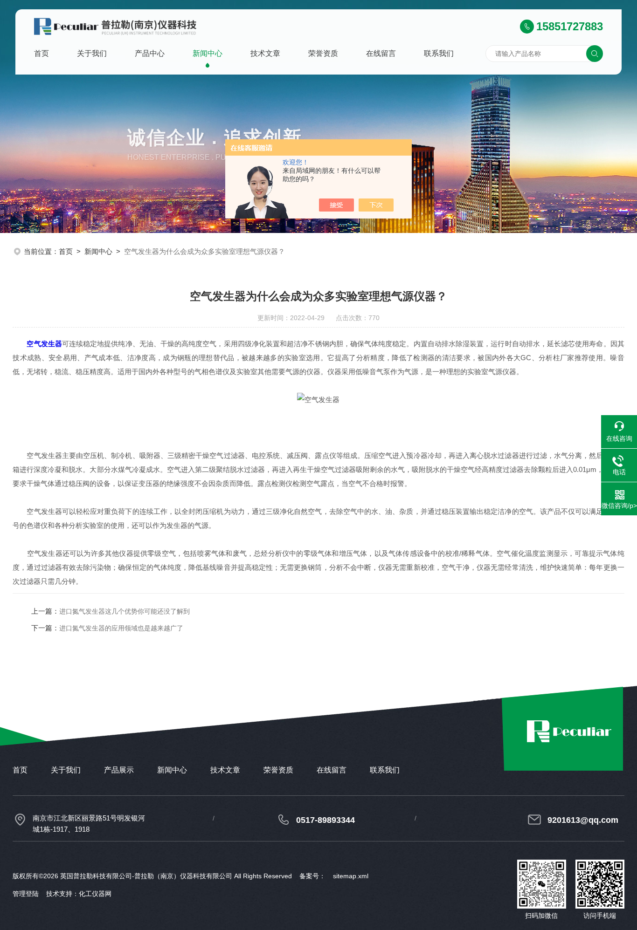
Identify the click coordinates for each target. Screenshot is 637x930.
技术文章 (265, 53)
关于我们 (92, 53)
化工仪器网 (95, 893)
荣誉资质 (323, 53)
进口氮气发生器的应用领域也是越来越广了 (121, 628)
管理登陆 (26, 893)
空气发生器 (44, 344)
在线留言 (381, 53)
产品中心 (150, 53)
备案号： (312, 876)
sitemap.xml (350, 876)
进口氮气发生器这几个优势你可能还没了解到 (124, 611)
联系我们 (439, 53)
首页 (41, 53)
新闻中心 (207, 53)
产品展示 (119, 770)
